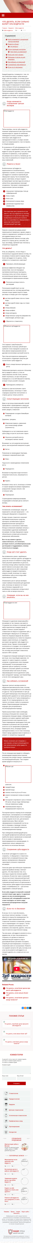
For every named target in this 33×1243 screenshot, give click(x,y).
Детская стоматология (16, 1110)
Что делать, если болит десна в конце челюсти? (16, 1042)
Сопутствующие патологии (17, 49)
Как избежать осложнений (16, 62)
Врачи (12, 1212)
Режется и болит (13, 44)
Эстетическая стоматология (18, 1115)
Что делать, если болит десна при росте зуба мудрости (16, 1024)
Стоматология (13, 1093)
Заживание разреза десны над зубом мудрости (11, 1180)
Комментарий (6, 1065)
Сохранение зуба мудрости (17, 64)
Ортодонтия (12, 1132)
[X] (30, 1008)
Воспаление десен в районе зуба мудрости (12, 1170)
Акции (18, 1212)
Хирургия (12, 1104)
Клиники (6, 1212)
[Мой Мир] (28, 1008)
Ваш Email (20, 1076)
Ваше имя (5, 1076)
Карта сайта (25, 1212)
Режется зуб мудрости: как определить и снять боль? (12, 1199)
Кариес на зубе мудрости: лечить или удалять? (11, 1189)
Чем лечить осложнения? (18, 52)
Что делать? (14, 46)
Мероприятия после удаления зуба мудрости (11, 1161)
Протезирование (14, 1126)
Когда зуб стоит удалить (15, 54)
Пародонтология (14, 1099)
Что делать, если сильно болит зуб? (16, 1034)
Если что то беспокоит (15, 67)
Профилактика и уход (16, 1121)
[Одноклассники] (25, 1008)
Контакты (16, 1213)
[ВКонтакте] (23, 1008)
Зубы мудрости (8, 30)
